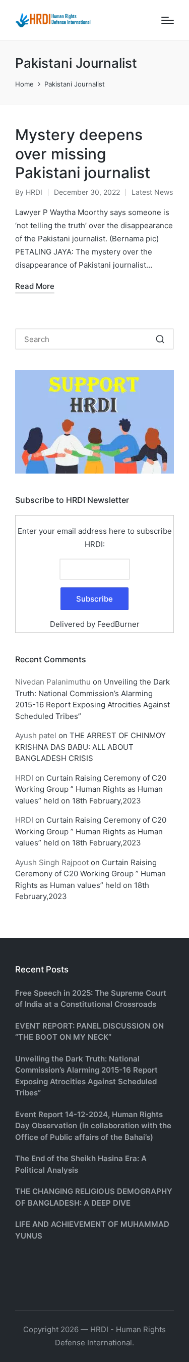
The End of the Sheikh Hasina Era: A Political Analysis (81, 1164)
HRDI (24, 778)
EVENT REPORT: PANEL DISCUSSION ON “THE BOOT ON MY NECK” (89, 1031)
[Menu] (167, 20)
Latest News (152, 192)
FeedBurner (118, 624)
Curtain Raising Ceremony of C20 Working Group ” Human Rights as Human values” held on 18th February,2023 (90, 789)
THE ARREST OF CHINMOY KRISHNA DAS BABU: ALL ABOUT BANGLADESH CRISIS (90, 747)
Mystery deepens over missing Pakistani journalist (82, 153)
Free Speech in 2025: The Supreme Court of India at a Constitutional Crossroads (90, 998)
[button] (160, 339)
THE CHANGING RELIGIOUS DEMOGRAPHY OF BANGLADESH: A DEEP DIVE (93, 1197)
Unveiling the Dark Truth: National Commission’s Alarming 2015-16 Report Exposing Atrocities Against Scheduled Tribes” (86, 1076)
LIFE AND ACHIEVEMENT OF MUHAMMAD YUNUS (92, 1230)
